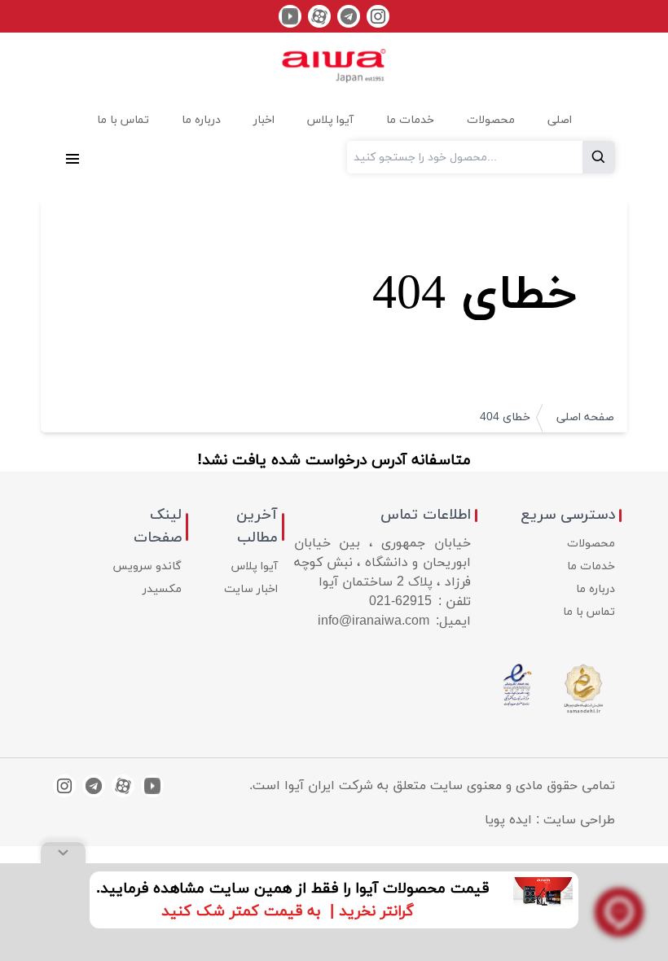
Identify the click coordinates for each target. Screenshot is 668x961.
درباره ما (595, 589)
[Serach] (598, 157)
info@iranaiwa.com (373, 621)
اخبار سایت (251, 589)
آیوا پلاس (254, 566)
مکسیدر (162, 589)
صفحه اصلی (585, 417)
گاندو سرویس (147, 566)
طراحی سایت (579, 820)
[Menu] (72, 157)
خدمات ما (591, 566)
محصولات (591, 543)
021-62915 (400, 602)
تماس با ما (589, 612)
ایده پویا (508, 820)
